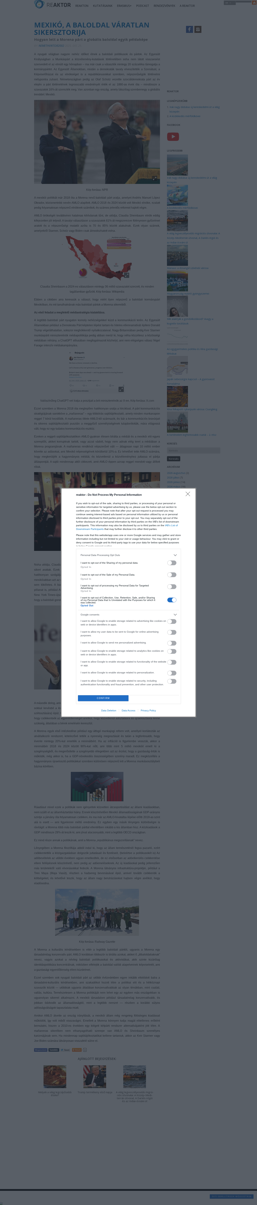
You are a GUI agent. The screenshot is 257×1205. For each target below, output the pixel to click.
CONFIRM (103, 698)
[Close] (189, 495)
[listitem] (128, 555)
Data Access (128, 710)
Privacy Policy (148, 710)
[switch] (171, 563)
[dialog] (128, 602)
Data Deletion (108, 710)
